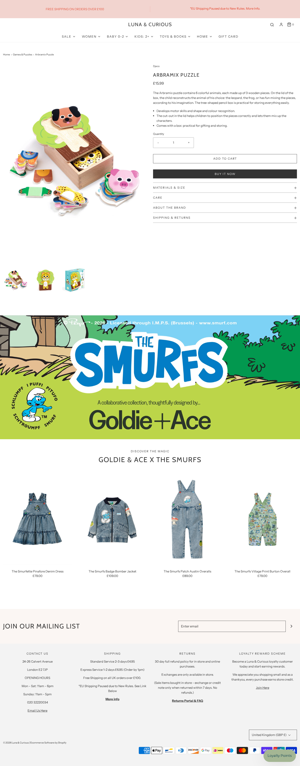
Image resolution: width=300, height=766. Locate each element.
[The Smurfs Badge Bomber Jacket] (112, 518)
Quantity (158, 134)
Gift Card (228, 36)
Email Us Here (37, 710)
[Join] (291, 626)
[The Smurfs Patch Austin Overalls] (187, 518)
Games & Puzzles (22, 54)
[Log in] (281, 24)
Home (6, 54)
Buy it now (225, 174)
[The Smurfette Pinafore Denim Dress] (37, 518)
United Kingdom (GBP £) (269, 735)
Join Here (262, 688)
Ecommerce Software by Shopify (48, 742)
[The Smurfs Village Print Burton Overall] (262, 518)
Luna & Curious (150, 24)
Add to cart (225, 158)
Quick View (37, 556)
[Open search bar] (272, 24)
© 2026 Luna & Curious (16, 742)
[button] (16, 280)
